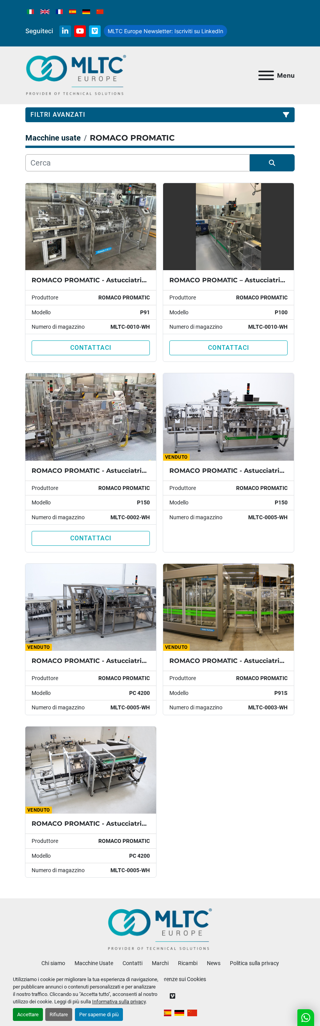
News (213, 963)
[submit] (272, 162)
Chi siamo (53, 963)
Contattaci (91, 347)
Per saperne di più (99, 1014)
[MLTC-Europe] (160, 929)
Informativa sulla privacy (119, 1002)
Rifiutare (59, 1014)
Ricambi (187, 963)
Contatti (132, 963)
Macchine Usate (94, 963)
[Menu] (266, 75)
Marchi (160, 963)
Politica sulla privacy (254, 963)
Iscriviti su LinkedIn (165, 31)
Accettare (28, 1014)
